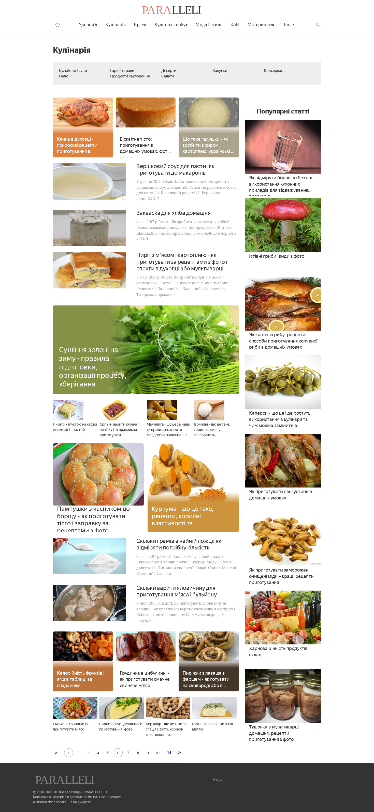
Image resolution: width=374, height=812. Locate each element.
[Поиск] (318, 25)
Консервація (275, 70)
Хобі (235, 24)
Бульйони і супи (73, 70)
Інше (289, 24)
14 (169, 752)
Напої (64, 76)
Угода (217, 780)
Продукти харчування (130, 76)
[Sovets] (65, 780)
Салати (167, 76)
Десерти (168, 70)
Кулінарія (115, 24)
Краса (140, 24)
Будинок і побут (171, 24)
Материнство (262, 24)
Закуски (220, 70)
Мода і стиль (209, 24)
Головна (57, 25)
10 (158, 753)
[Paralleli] (172, 11)
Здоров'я (88, 24)
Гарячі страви (122, 70)
